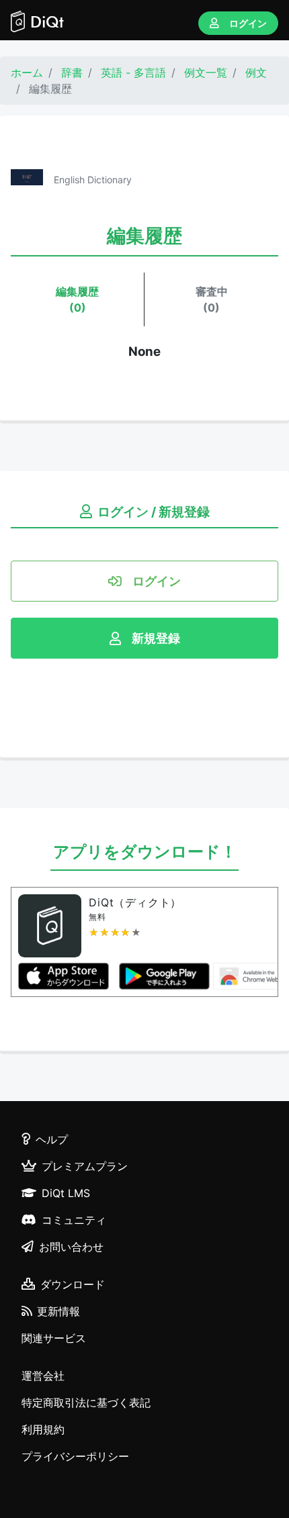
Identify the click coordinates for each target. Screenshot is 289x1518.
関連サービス (54, 1338)
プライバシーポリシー (75, 1456)
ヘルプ (52, 1139)
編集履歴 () (77, 299)
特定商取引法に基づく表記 (86, 1402)
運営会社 (43, 1375)
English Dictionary (93, 179)
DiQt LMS (66, 1193)
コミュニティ (74, 1220)
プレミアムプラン (85, 1166)
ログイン (248, 23)
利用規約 (43, 1429)
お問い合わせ (71, 1246)
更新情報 (58, 1311)
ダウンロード (72, 1284)
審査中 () (212, 299)
